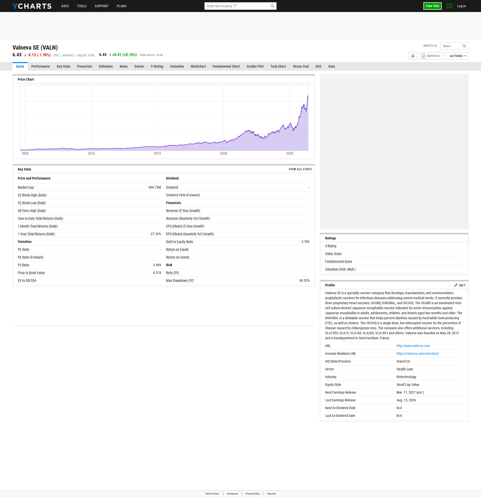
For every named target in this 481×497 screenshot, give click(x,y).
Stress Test (301, 66)
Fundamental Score (338, 261)
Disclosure (232, 493)
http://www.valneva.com (413, 346)
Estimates (106, 66)
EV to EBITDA (27, 280)
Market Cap (26, 187)
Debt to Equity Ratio (179, 242)
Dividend (172, 187)
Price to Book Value (31, 273)
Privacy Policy (253, 493)
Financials (84, 66)
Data (65, 6)
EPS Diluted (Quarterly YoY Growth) (190, 234)
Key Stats (63, 66)
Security (272, 493)
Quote (20, 66)
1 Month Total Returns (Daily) (38, 226)
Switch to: (430, 46)
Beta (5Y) (172, 273)
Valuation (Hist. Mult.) (340, 269)
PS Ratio (23, 265)
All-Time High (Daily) (32, 211)
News (124, 66)
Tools (82, 6)
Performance (40, 66)
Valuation (177, 66)
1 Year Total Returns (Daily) (36, 234)
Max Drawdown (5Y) (180, 280)
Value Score (333, 254)
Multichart (198, 66)
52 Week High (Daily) (32, 195)
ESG (318, 66)
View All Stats (300, 169)
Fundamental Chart (226, 66)
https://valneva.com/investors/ (418, 354)
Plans (122, 6)
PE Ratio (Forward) (30, 257)
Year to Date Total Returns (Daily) (40, 218)
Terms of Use (212, 493)
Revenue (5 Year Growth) (183, 211)
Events (139, 66)
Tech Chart (278, 66)
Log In (461, 6)
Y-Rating (157, 66)
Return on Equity (177, 249)
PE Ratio (23, 249)
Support (102, 6)
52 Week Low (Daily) (32, 203)
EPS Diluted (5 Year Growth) (185, 226)
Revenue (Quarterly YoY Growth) (188, 218)
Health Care (405, 369)
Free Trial (432, 6)
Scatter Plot (255, 66)
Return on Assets (177, 257)
